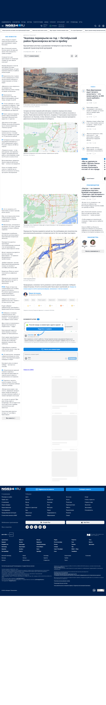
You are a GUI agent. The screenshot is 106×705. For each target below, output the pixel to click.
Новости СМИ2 (29, 369)
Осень (68, 444)
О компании (5, 447)
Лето (48, 450)
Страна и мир (89, 447)
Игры (80, 22)
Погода (23, 22)
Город (27, 450)
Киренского (52, 300)
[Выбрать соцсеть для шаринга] (76, 56)
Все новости (10, 37)
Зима (48, 442)
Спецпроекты (89, 455)
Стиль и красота (89, 444)
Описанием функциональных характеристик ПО (65, 519)
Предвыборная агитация (9, 458)
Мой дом (49, 452)
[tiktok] (44, 472)
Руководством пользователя (61, 518)
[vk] (31, 472)
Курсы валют (61, 22)
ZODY (67, 22)
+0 (71, 331)
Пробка (26, 300)
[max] (40, 472)
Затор (33, 300)
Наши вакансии (6, 452)
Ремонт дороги (42, 300)
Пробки (53, 26)
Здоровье (28, 460)
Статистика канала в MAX (9, 460)
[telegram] (27, 472)
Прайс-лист (5, 444)
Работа (68, 452)
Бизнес (28, 444)
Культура (49, 447)
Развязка (72, 300)
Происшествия (70, 450)
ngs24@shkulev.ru (20, 523)
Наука (49, 455)
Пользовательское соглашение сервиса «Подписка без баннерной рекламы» (72, 530)
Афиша (46, 22)
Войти (29, 359)
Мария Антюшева (35, 293)
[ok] (35, 472)
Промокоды (74, 22)
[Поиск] (95, 26)
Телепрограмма (38, 22)
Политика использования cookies (62, 526)
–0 (76, 331)
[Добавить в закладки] (72, 56)
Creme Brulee (31, 334)
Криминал (50, 444)
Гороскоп (53, 22)
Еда (27, 455)
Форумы (29, 22)
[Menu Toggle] (3, 26)
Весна (27, 447)
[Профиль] (103, 26)
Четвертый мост (62, 300)
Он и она (68, 442)
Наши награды (6, 450)
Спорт (86, 442)
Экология (87, 450)
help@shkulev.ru (12, 525)
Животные (29, 458)
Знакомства (16, 22)
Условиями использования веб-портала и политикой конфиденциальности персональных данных (77, 520)
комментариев (33, 56)
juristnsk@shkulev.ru (39, 524)
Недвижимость (6, 22)
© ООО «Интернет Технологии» (9, 535)
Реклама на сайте (7, 442)
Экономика (88, 452)
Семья (68, 460)
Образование (51, 460)
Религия (68, 458)
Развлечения (70, 455)
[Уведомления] (99, 26)
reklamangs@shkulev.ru (59, 512)
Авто (27, 442)
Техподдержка (6, 455)
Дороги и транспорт (31, 452)
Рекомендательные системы (60, 528)
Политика (69, 447)
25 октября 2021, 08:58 (29, 51)
